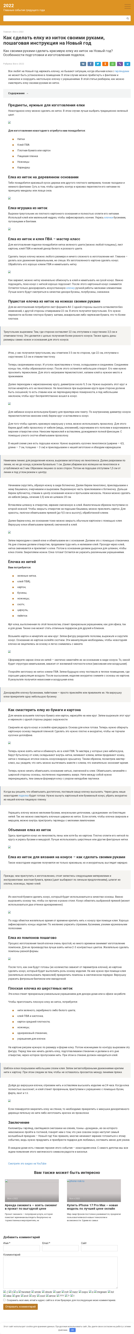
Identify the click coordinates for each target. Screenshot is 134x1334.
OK (72, 1330)
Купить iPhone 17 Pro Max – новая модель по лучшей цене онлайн (92, 1206)
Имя (6, 1243)
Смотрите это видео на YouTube (27, 1163)
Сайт (84, 1243)
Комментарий (11, 1254)
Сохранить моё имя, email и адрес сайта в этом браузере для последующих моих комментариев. (61, 1300)
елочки (108, 217)
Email (46, 1243)
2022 (8, 5)
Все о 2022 (18, 63)
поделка (23, 795)
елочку (70, 288)
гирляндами (121, 71)
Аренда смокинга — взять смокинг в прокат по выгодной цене (31, 1206)
